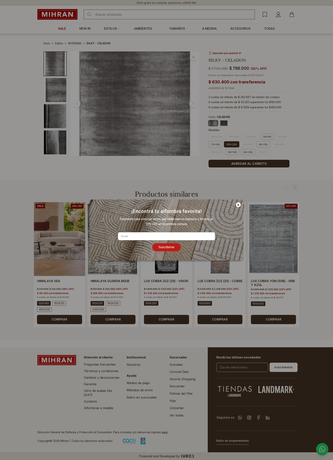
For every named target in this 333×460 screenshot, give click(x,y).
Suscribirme (166, 247)
